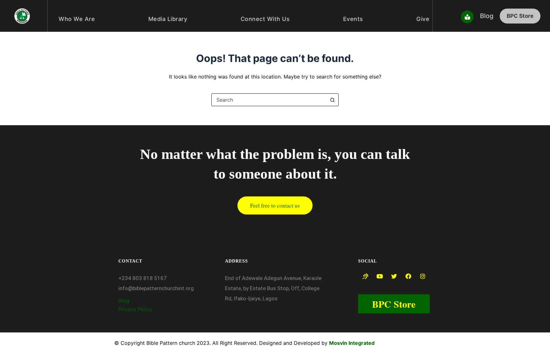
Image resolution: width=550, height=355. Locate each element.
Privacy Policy (136, 309)
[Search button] (332, 100)
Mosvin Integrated (352, 343)
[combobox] (269, 99)
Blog (123, 300)
